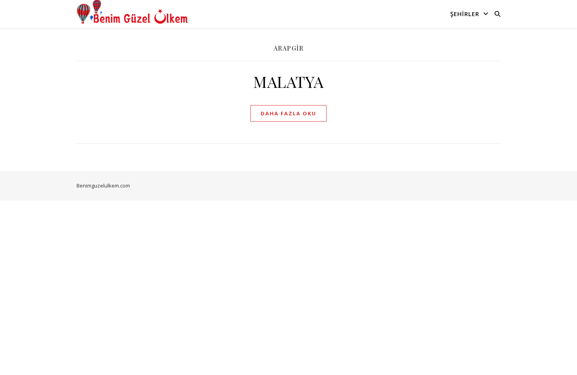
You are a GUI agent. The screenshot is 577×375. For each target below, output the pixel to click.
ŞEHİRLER (464, 14)
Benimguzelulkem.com (103, 185)
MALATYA (288, 81)
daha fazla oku (288, 113)
